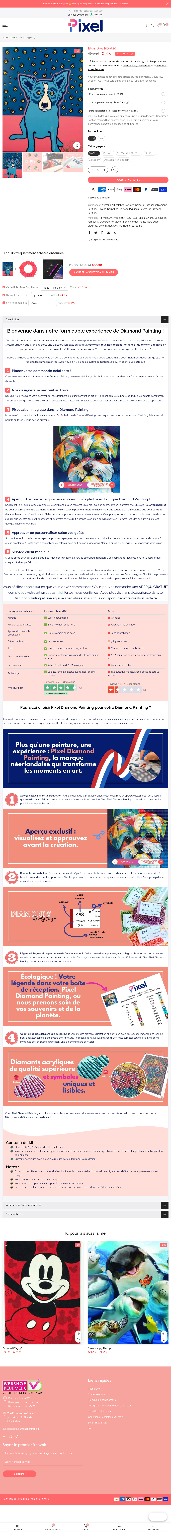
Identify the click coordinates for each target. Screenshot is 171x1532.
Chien (142, 218)
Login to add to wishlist (105, 239)
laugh (155, 221)
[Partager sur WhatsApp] (114, 232)
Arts (116, 218)
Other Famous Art (108, 225)
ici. (61, 593)
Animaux (106, 205)
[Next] (77, 99)
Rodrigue (128, 225)
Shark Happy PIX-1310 (100, 1348)
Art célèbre (118, 205)
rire (120, 225)
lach (149, 221)
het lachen (116, 221)
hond (126, 221)
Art (110, 218)
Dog (156, 218)
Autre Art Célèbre (134, 205)
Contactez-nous (96, 1394)
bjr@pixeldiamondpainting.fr (90, 11)
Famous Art (94, 221)
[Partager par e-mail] (108, 232)
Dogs (163, 218)
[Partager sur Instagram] (10, 1436)
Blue (135, 218)
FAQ (90, 1428)
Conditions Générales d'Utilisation (106, 1417)
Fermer (4, 3)
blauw (122, 218)
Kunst (143, 221)
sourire (138, 225)
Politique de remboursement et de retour (110, 1405)
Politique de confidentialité (102, 1400)
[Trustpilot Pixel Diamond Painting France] (63, 687)
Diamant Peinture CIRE (18, 295)
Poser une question (99, 197)
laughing (92, 225)
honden (134, 221)
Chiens (102, 209)
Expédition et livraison (100, 1411)
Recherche (94, 1388)
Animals (104, 218)
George (105, 221)
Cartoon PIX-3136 (12, 1348)
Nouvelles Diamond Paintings (123, 209)
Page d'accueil (10, 37)
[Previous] (8, 99)
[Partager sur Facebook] (89, 232)
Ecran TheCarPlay (97, 1422)
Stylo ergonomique (16, 302)
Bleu (129, 218)
